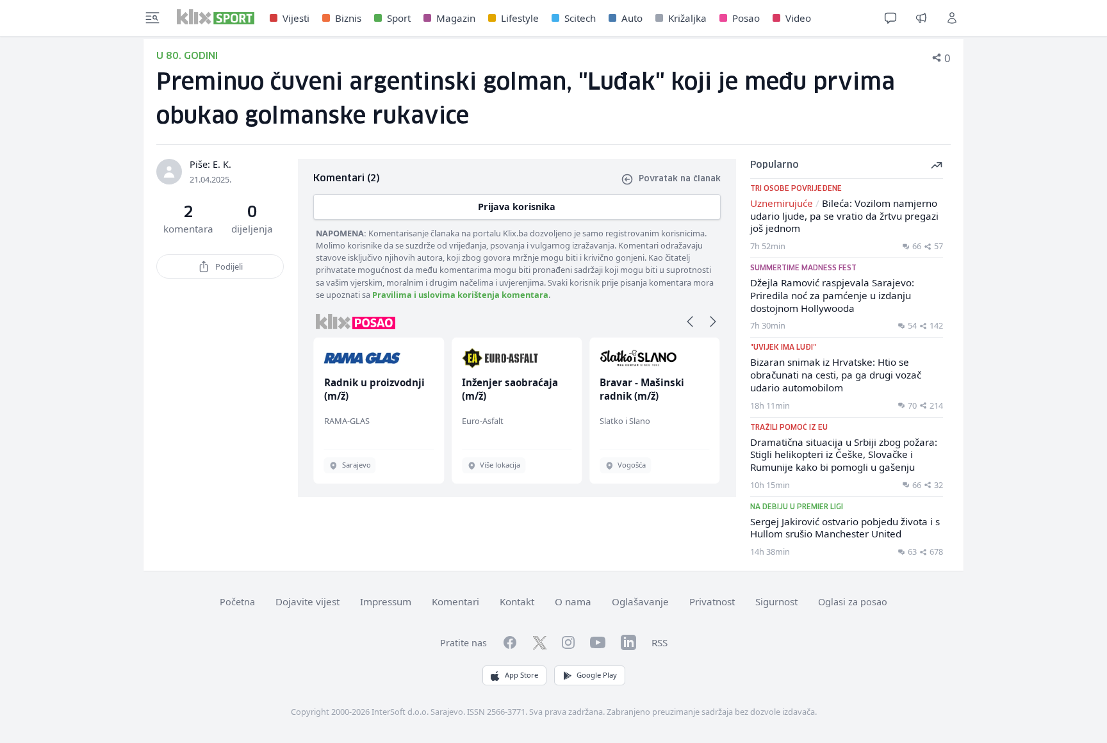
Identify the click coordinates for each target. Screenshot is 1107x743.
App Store (521, 675)
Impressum (385, 601)
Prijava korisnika (516, 206)
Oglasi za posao (852, 602)
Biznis (348, 18)
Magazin (455, 18)
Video (798, 18)
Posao (746, 18)
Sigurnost (776, 601)
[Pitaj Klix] (890, 17)
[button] (690, 321)
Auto (632, 18)
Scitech (580, 18)
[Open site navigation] (152, 18)
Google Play (597, 675)
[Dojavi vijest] (921, 17)
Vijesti (296, 18)
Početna (237, 602)
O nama (573, 601)
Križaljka (687, 18)
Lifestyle (520, 18)
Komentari (455, 601)
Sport (399, 18)
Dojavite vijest (307, 601)
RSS (660, 642)
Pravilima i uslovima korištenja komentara (460, 294)
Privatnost (712, 601)
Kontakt (517, 601)
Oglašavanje (640, 601)
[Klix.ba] (215, 16)
